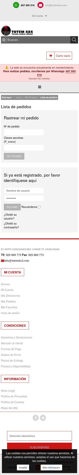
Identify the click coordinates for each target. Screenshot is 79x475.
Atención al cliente (12, 343)
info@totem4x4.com (56, 5)
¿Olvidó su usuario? (10, 216)
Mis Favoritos (9, 307)
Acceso (5, 284)
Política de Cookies (12, 402)
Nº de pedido (12, 126)
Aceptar (23, 467)
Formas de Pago (11, 349)
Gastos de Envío (11, 355)
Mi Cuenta (7, 290)
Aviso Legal (8, 390)
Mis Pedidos (31, 97)
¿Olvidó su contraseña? (11, 225)
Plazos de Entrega (12, 360)
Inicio (19, 97)
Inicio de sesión (10, 313)
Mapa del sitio (9, 408)
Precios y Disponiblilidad (15, 366)
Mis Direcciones (10, 295)
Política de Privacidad (14, 396)
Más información (51, 467)
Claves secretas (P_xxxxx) (13, 139)
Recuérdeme (29, 207)
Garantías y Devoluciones (16, 337)
